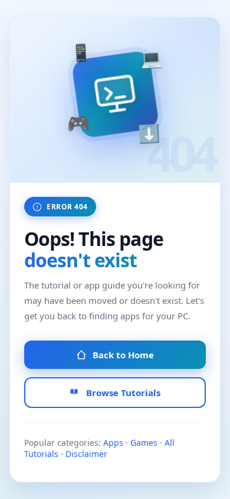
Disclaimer (86, 453)
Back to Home (123, 355)
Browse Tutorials (123, 392)
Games (143, 442)
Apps (113, 442)
